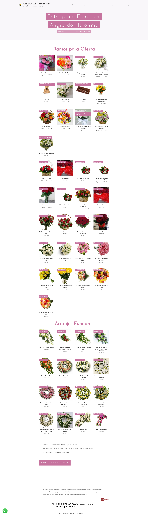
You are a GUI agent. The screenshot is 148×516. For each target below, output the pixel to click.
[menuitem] (73, 5)
